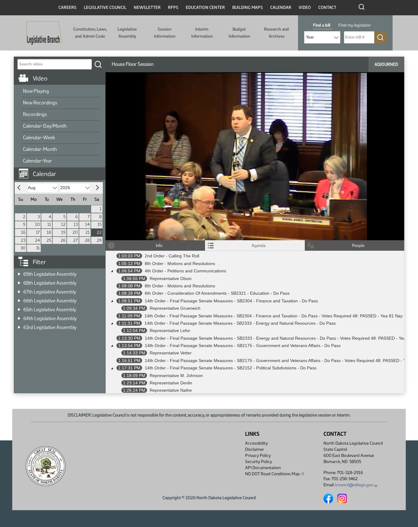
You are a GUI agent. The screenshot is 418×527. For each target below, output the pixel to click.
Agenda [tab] (259, 245)
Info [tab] (159, 245)
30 (23, 248)
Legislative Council (105, 7)
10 (37, 224)
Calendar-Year (37, 161)
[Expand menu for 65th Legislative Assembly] (19, 307)
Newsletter (147, 7)
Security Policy (258, 461)
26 (63, 240)
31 (38, 248)
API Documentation (263, 467)
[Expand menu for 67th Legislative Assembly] (19, 290)
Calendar (280, 7)
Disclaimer (254, 449)
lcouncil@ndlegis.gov (354, 485)
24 (37, 240)
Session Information (164, 33)
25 (49, 240)
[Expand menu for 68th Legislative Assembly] (19, 281)
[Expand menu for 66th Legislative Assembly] (19, 299)
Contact (327, 7)
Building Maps (247, 7)
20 (75, 232)
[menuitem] (60, 91)
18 (49, 232)
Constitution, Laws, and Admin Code (90, 33)
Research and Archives (276, 33)
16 (23, 232)
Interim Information (202, 33)
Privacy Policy (258, 455)
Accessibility (256, 443)
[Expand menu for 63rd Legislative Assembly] (19, 325)
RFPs (173, 7)
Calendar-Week (39, 137)
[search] (98, 64)
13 (76, 224)
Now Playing (36, 91)
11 (49, 224)
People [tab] (358, 245)
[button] (61, 170)
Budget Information (239, 33)
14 (87, 224)
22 (99, 232)
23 (23, 240)
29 (99, 240)
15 (100, 224)
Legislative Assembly (127, 33)
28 (87, 240)
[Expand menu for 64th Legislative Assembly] (19, 316)
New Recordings (40, 103)
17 (38, 232)
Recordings (35, 114)
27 (75, 240)
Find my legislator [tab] (354, 25)
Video (305, 7)
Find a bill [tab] (321, 25)
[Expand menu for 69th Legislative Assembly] (19, 272)
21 (87, 232)
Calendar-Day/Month (45, 126)
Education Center (205, 7)
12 (63, 224)
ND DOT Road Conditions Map (272, 474)
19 (63, 232)
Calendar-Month (40, 149)
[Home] (44, 33)
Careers (67, 7)
